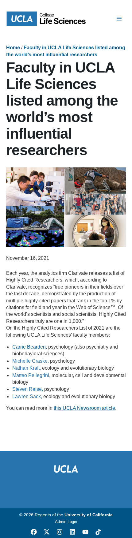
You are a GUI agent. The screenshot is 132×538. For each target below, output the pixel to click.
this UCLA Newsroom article (84, 408)
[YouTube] (85, 532)
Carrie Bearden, (29, 346)
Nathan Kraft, (26, 368)
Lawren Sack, (27, 396)
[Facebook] (34, 532)
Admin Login (66, 521)
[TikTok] (98, 532)
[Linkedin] (72, 532)
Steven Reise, (27, 389)
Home (13, 47)
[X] (47, 532)
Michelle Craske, (30, 361)
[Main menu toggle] (119, 18)
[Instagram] (59, 532)
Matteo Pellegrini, (31, 375)
